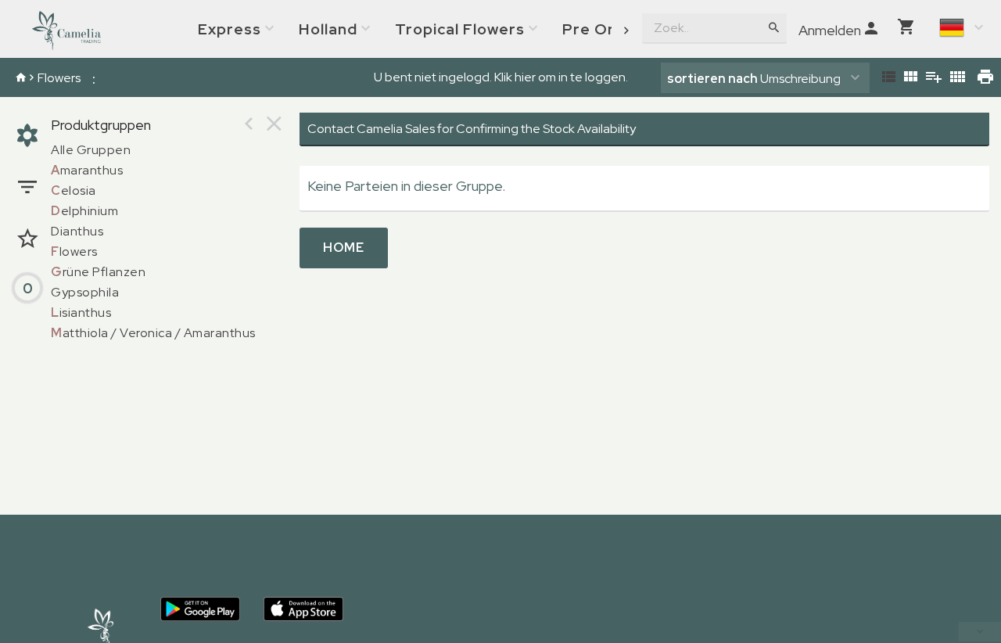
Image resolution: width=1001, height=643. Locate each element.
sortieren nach (713, 78)
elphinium (84, 211)
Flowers (59, 78)
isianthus (81, 312)
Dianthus (77, 231)
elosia (73, 190)
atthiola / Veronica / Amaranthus (153, 333)
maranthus (87, 170)
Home (343, 247)
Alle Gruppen (91, 150)
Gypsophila (85, 292)
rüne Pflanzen (98, 272)
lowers (74, 251)
